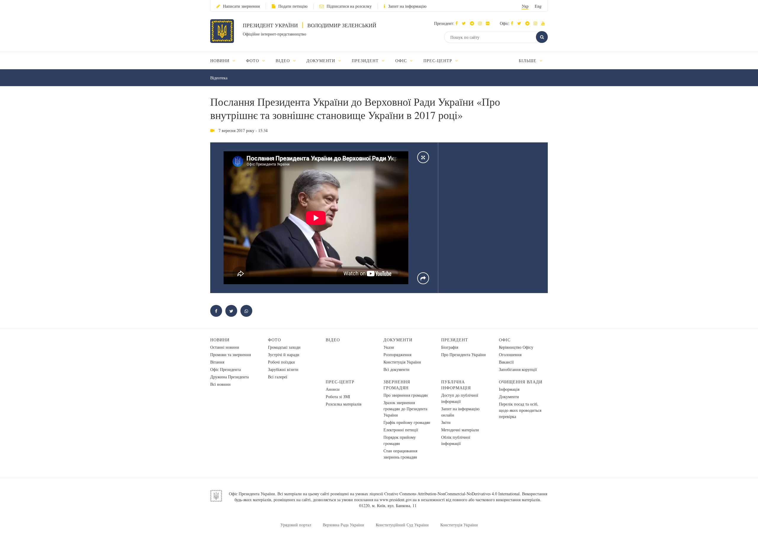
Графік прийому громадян (406, 422)
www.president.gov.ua (398, 499)
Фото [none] (253, 60)
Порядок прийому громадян (399, 440)
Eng (538, 6)
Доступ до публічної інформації (459, 398)
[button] (465, 23)
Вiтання (217, 362)
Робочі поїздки (281, 362)
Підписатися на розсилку (349, 6)
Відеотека (218, 78)
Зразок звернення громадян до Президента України (405, 409)
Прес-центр (340, 382)
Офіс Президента (225, 369)
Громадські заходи (284, 347)
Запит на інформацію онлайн (460, 412)
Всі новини (220, 384)
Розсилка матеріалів (344, 404)
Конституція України (402, 362)
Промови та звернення (230, 354)
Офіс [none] (401, 60)
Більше (528, 60)
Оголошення (510, 354)
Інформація (509, 389)
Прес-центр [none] (438, 60)
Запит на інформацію (407, 6)
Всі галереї (277, 377)
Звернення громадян (396, 384)
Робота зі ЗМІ (338, 396)
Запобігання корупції (518, 369)
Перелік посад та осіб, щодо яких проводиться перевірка (520, 410)
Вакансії (506, 362)
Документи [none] (321, 60)
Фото (274, 340)
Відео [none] (283, 60)
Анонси (333, 389)
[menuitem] (225, 60)
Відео (333, 340)
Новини (219, 340)
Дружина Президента (229, 377)
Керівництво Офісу (516, 347)
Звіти (446, 422)
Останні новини (224, 347)
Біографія (449, 347)
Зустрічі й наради (283, 354)
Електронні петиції (400, 430)
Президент (454, 340)
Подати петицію (292, 6)
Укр (525, 6)
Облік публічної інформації (455, 440)
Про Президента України (463, 354)
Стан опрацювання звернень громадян (400, 454)
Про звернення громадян (405, 395)
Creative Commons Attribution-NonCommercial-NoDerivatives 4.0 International (452, 493)
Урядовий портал (295, 525)
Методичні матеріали (460, 430)
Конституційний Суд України (402, 525)
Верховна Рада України (343, 525)
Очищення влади (520, 382)
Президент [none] (366, 60)
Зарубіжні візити (283, 369)
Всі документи (396, 369)
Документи (397, 340)
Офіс (504, 340)
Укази (388, 347)
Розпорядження (397, 354)
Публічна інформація (456, 384)
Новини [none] (220, 60)
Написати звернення (241, 6)
